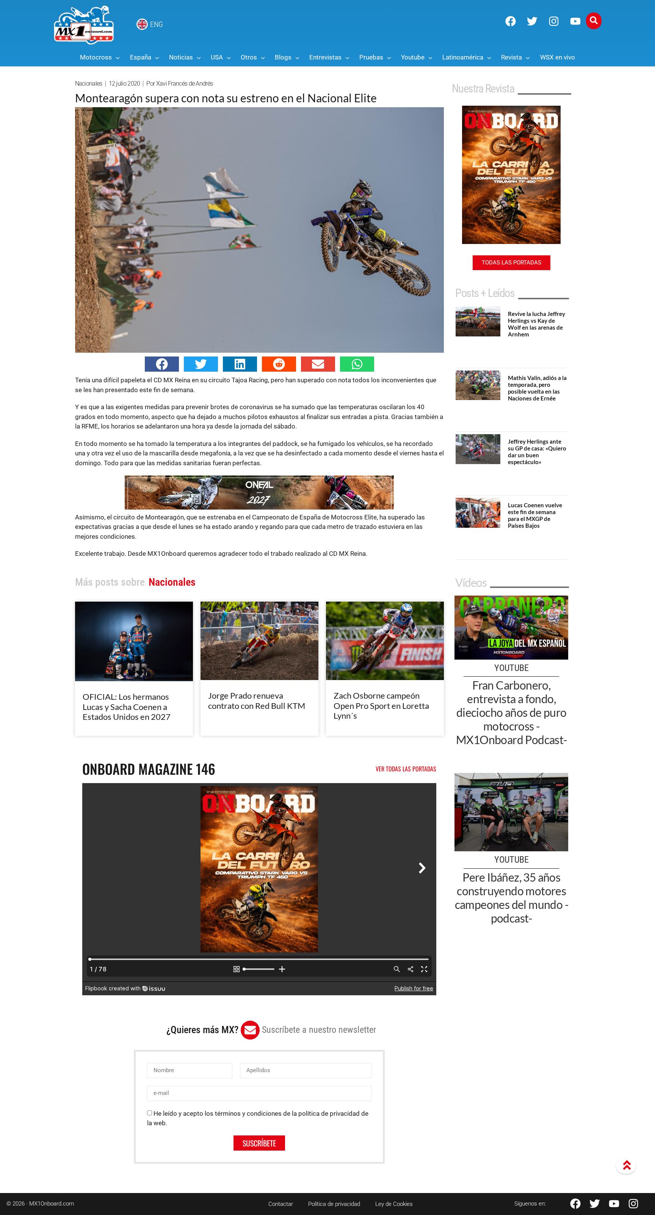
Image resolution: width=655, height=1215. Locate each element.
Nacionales (88, 83)
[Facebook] (510, 21)
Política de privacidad (334, 1204)
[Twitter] (532, 21)
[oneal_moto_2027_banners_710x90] (259, 507)
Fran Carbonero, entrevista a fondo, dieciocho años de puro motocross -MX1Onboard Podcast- (511, 712)
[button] (162, 364)
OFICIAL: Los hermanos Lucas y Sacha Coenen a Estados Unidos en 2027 (127, 706)
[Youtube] (575, 21)
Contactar (280, 1204)
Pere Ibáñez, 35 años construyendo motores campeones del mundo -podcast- (511, 897)
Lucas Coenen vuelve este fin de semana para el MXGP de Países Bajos (535, 515)
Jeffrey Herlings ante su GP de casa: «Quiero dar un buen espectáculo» (537, 451)
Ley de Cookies (394, 1204)
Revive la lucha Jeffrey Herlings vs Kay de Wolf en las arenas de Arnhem (536, 324)
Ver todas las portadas (406, 768)
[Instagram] (553, 21)
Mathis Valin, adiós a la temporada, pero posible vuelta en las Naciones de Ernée (537, 388)
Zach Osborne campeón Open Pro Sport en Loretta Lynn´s (381, 705)
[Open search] (594, 21)
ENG (156, 24)
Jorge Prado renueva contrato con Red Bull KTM (256, 700)
